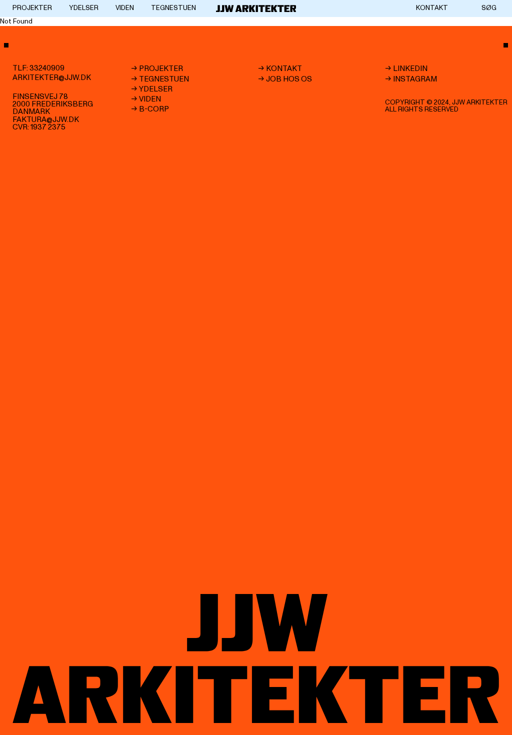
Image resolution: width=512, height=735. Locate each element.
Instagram (415, 78)
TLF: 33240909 (38, 68)
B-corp (154, 108)
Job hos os (289, 78)
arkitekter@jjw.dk (51, 78)
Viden (125, 8)
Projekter (32, 8)
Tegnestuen (173, 8)
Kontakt (432, 8)
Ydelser (83, 8)
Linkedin (410, 68)
